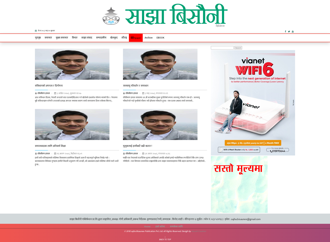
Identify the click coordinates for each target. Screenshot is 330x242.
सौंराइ (124, 38)
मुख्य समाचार (62, 38)
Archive (149, 38)
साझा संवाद (86, 38)
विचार (74, 38)
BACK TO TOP (165, 239)
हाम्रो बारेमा (160, 227)
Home (147, 227)
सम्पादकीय (101, 38)
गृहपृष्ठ (38, 38)
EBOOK (160, 38)
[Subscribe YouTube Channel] (293, 31)
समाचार (48, 38)
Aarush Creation (198, 231)
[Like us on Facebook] (286, 31)
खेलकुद (114, 38)
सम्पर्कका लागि (176, 227)
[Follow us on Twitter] (290, 31)
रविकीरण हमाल (44, 93)
